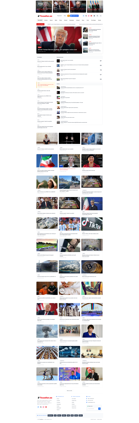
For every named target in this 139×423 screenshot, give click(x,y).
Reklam (73, 404)
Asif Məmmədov (63, 86)
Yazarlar (99, 20)
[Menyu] (100, 16)
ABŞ (72, 415)
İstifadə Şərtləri (99, 419)
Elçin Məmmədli (63, 101)
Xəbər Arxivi (74, 407)
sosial (76, 415)
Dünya (60, 20)
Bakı (68, 415)
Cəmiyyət (78, 20)
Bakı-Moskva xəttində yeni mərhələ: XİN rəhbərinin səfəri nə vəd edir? (72, 92)
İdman (83, 20)
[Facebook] (83, 16)
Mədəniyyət (59, 407)
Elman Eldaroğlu (63, 106)
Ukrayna (64, 415)
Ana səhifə (40, 20)
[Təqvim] (94, 16)
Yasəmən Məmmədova (64, 121)
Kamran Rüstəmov (64, 111)
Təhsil (88, 20)
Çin (55, 415)
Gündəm (46, 20)
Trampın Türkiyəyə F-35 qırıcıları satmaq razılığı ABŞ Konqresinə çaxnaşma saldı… (74, 122)
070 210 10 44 (90, 400)
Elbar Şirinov (63, 96)
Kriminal (65, 20)
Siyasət (51, 20)
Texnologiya (93, 20)
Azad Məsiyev (63, 91)
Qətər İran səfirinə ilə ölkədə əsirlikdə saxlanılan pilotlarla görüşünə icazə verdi (69, 24)
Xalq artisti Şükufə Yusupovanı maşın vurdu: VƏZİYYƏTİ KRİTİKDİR (96, 24)
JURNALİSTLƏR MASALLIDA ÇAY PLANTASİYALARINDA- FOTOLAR (72, 102)
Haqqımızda (59, 15)
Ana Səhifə (74, 398)
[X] (86, 16)
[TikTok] (89, 16)
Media (56, 20)
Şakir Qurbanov (63, 116)
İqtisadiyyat (72, 20)
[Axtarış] (97, 16)
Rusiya (59, 415)
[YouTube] (91, 16)
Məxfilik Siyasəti (93, 419)
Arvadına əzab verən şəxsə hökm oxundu (67, 117)
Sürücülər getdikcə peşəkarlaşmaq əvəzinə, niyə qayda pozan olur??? (72, 87)
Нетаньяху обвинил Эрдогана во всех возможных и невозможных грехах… (74, 112)
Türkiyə (80, 415)
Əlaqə (65, 15)
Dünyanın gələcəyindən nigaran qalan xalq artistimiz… (69, 107)
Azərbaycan (50, 415)
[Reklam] (68, 16)
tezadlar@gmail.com (91, 402)
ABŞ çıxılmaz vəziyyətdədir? (65, 97)
